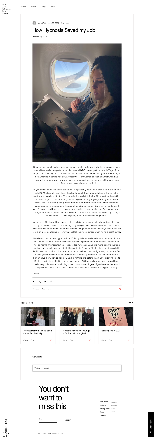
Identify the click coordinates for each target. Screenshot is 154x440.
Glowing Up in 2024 (111, 330)
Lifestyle (43, 6)
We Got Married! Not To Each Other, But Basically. (37, 332)
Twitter (113, 412)
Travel (53, 6)
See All (131, 302)
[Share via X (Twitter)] (39, 281)
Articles (4, 7)
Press (4, 11)
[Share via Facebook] (33, 281)
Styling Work (6, 9)
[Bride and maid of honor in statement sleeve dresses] (38, 316)
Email (40, 419)
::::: (3, 3)
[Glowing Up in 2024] (116, 316)
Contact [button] (5, 13)
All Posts (23, 6)
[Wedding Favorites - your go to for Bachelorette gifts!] (77, 316)
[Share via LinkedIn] (45, 281)
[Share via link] (51, 281)
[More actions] (120, 23)
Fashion (33, 6)
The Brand (5, 5)
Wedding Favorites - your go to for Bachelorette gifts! (76, 332)
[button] (130, 7)
